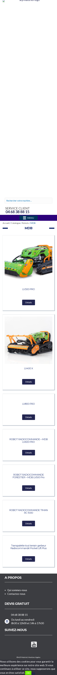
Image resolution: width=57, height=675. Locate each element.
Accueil (6, 223)
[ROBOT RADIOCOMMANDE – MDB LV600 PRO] (28, 433)
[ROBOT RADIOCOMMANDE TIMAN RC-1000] (28, 503)
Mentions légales (34, 657)
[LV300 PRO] (28, 260)
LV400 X (28, 368)
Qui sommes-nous (17, 590)
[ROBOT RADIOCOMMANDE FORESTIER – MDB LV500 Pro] (28, 468)
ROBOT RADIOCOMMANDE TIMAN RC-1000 (28, 511)
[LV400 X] (28, 339)
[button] (28, 302)
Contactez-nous (16, 593)
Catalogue (15, 223)
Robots (25, 223)
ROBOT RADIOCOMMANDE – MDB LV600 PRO (28, 440)
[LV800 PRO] (28, 397)
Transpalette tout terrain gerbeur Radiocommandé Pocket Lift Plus (28, 547)
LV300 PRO (28, 289)
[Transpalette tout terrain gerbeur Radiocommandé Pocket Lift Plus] (28, 539)
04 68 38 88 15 (19, 614)
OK (28, 673)
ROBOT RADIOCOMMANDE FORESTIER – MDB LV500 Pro (28, 476)
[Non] (33, 674)
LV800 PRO (28, 403)
